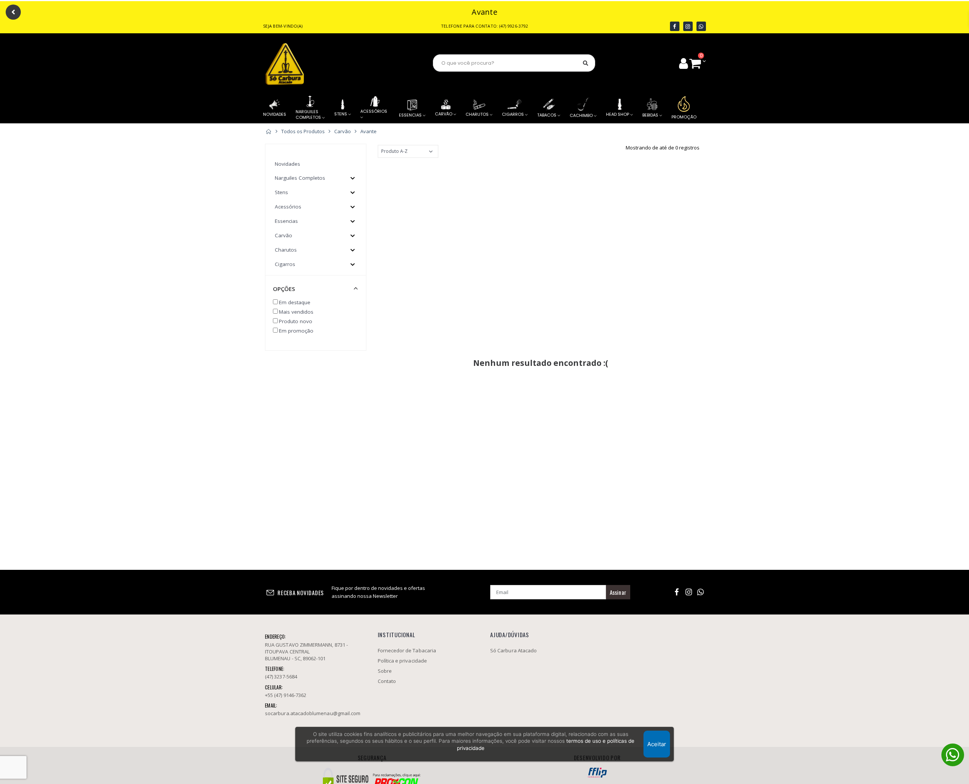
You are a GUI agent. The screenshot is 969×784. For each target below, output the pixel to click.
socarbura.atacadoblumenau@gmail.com (312, 713)
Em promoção (296, 330)
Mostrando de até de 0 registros (662, 147)
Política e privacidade (402, 660)
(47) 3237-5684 (281, 676)
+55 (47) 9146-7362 (285, 695)
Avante (368, 131)
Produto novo (295, 321)
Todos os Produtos (303, 131)
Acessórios (288, 206)
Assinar (618, 592)
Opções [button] (284, 288)
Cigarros (285, 264)
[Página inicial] (268, 131)
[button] (697, 63)
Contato (387, 681)
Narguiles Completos (300, 177)
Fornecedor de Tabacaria (406, 63)
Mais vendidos (296, 311)
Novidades (287, 163)
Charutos (286, 249)
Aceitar (656, 744)
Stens (281, 192)
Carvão (342, 131)
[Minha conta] (683, 63)
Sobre (385, 670)
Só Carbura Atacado (513, 650)
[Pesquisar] (585, 63)
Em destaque (294, 302)
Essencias (286, 221)
